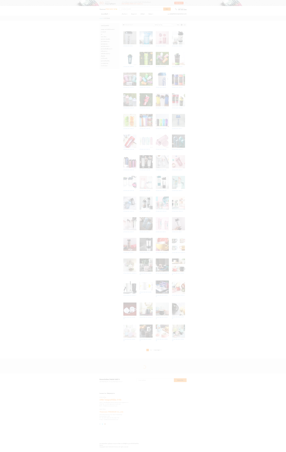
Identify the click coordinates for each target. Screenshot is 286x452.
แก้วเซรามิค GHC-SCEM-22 (162, 318)
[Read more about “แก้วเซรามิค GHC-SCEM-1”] (157, 250)
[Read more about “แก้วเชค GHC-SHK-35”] (141, 167)
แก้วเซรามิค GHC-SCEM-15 (162, 273)
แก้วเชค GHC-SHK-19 (128, 87)
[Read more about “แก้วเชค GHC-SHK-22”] (173, 85)
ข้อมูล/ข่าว (134, 14)
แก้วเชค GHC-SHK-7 (177, 231)
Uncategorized (104, 63)
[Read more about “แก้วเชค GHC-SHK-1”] (124, 43)
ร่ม (101, 34)
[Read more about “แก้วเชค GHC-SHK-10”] (141, 43)
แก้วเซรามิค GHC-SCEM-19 (162, 296)
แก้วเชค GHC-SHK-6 (161, 231)
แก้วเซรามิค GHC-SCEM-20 (129, 318)
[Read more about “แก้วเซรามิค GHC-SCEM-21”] (141, 315)
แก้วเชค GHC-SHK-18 (177, 66)
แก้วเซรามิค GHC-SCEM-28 (162, 340)
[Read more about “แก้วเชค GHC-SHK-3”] (173, 126)
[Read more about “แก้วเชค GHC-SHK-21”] (157, 85)
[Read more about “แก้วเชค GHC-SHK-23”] (124, 105)
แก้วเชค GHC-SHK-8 (128, 252)
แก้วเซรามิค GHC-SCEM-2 (178, 295)
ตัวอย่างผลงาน (179, 3)
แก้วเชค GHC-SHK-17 (161, 66)
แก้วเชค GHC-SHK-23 (128, 107)
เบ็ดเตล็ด (103, 56)
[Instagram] (105, 424)
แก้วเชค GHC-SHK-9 (145, 252)
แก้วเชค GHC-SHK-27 (128, 128)
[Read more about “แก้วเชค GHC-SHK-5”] (141, 229)
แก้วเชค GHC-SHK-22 (177, 87)
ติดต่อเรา (151, 14)
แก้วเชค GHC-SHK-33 (177, 149)
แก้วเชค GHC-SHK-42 (128, 211)
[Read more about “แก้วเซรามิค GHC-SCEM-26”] (124, 336)
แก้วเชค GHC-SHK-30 (128, 149)
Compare (135, 43)
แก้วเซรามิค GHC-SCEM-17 (129, 295)
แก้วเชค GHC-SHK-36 (161, 169)
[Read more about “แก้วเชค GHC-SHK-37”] (173, 167)
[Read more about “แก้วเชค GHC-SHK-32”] (157, 147)
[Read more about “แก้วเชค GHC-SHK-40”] (157, 188)
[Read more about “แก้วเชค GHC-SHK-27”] (124, 126)
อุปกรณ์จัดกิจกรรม (105, 41)
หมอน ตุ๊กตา (104, 36)
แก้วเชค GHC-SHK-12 (177, 46)
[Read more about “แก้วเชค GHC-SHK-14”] (124, 64)
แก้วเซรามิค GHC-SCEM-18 (146, 292)
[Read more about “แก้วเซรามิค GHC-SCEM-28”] (157, 336)
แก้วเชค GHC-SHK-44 (161, 211)
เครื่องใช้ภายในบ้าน (105, 53)
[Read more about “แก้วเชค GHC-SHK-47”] (124, 229)
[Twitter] (102, 424)
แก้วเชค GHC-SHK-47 (128, 231)
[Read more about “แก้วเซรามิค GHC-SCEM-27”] (141, 336)
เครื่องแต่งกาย (104, 51)
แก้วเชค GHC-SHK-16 (145, 66)
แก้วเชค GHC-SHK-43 (145, 211)
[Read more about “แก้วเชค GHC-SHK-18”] (173, 64)
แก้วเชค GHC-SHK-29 (161, 128)
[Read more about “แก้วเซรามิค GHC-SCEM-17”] (124, 292)
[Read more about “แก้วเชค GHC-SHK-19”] (124, 85)
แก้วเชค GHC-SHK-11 (161, 46)
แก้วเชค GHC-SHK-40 (161, 190)
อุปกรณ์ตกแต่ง (104, 44)
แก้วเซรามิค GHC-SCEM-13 (129, 273)
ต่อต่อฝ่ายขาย (181, 8)
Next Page (157, 350)
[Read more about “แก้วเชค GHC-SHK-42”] (124, 208)
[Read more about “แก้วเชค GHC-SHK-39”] (141, 188)
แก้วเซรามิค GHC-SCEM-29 (178, 340)
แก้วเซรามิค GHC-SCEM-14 (146, 274)
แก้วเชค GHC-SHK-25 (161, 107)
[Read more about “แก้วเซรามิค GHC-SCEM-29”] (173, 336)
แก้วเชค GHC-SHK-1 (128, 46)
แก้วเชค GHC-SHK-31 (145, 149)
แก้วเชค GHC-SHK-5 (144, 231)
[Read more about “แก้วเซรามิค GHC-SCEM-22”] (157, 315)
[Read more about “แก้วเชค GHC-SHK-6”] (157, 229)
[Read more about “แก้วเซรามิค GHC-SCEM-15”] (157, 270)
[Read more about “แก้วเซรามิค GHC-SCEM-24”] (173, 314)
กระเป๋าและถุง (104, 65)
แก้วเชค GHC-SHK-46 (177, 211)
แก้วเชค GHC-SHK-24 (145, 107)
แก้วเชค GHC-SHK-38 (128, 190)
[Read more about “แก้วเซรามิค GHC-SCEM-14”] (141, 270)
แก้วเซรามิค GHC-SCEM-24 (178, 317)
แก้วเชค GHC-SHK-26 (177, 107)
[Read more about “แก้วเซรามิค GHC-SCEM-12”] (173, 250)
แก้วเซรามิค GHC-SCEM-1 (162, 252)
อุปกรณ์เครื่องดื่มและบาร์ (106, 48)
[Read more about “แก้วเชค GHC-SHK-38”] (124, 188)
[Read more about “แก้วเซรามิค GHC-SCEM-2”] (173, 292)
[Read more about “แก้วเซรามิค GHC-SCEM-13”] (124, 270)
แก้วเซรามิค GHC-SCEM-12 (178, 252)
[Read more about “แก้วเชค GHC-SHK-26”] (173, 105)
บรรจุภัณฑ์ (103, 31)
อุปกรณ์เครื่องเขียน (105, 60)
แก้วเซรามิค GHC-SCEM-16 (178, 274)
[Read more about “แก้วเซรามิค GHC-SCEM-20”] (124, 315)
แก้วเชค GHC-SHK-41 (177, 190)
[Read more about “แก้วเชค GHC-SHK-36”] (157, 167)
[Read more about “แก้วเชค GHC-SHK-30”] (124, 147)
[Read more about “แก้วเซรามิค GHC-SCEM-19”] (157, 292)
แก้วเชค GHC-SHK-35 (145, 169)
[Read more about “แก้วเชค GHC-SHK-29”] (157, 126)
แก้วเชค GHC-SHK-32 (161, 149)
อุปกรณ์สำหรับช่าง (105, 46)
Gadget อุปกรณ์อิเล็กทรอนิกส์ (107, 29)
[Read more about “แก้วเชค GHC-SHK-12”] (173, 43)
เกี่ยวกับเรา (124, 14)
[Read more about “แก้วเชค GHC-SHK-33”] (173, 147)
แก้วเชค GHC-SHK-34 (128, 169)
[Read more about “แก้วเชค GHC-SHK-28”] (141, 126)
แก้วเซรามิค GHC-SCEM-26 (129, 340)
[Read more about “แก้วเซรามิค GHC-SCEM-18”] (141, 289)
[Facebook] (100, 424)
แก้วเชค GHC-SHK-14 (128, 66)
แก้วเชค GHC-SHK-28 (145, 128)
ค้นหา (167, 9)
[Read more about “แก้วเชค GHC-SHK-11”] (157, 43)
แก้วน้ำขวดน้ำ (104, 58)
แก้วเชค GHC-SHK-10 (145, 46)
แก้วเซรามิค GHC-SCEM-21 (146, 317)
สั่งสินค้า (143, 14)
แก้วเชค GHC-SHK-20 (145, 87)
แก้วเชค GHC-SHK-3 (177, 128)
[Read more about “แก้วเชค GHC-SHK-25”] (157, 105)
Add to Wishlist (131, 43)
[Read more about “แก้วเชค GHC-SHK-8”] (124, 250)
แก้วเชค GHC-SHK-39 (145, 190)
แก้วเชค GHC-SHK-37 (177, 169)
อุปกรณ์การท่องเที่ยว (105, 39)
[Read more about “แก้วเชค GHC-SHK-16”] (141, 64)
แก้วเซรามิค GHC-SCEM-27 (146, 340)
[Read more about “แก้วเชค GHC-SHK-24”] (141, 105)
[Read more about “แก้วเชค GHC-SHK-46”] (173, 208)
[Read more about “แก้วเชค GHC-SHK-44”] (157, 208)
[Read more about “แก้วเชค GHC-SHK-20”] (141, 85)
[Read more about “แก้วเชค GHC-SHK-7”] (173, 229)
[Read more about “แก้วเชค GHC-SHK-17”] (157, 64)
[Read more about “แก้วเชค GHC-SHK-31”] (141, 147)
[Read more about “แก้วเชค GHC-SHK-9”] (141, 250)
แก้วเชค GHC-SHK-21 (161, 87)
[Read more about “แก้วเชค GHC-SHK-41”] (173, 188)
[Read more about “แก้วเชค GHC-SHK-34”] (124, 167)
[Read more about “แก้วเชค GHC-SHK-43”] (141, 208)
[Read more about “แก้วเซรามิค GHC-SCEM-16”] (173, 270)
